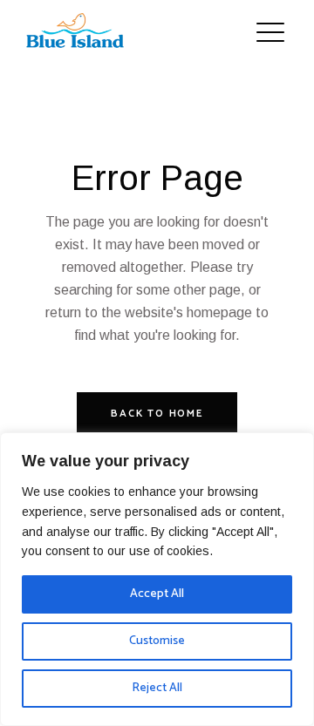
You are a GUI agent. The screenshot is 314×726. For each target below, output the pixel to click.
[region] (157, 579)
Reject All (157, 688)
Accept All (157, 594)
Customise (157, 641)
